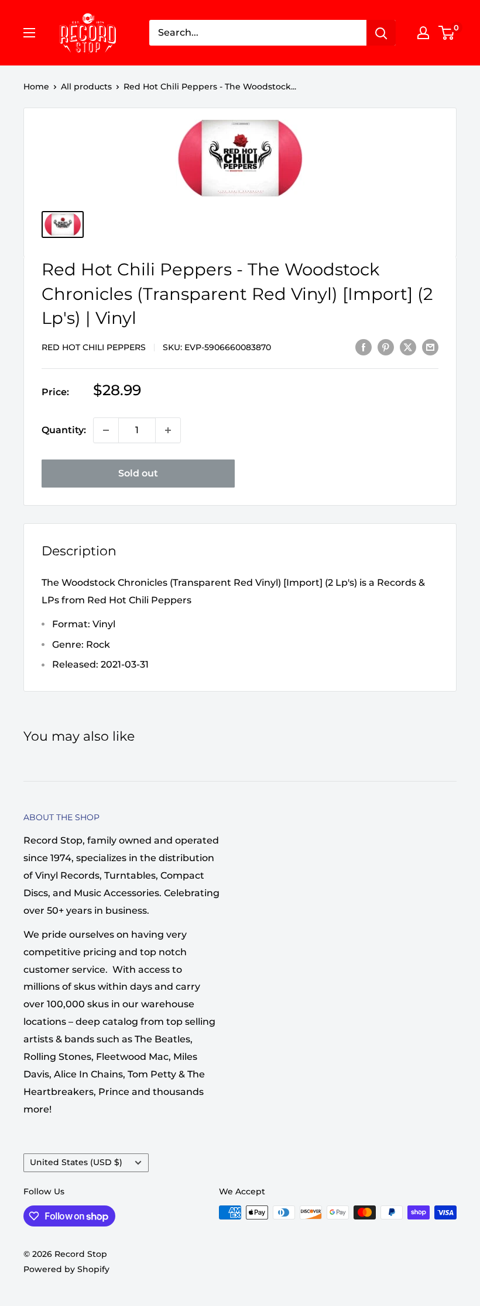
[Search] (381, 33)
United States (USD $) (76, 1162)
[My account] (423, 32)
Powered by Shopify (66, 1269)
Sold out (138, 473)
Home (36, 86)
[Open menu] (29, 32)
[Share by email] (430, 346)
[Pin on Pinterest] (386, 346)
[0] (447, 33)
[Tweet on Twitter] (408, 346)
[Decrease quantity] (106, 430)
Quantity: (64, 430)
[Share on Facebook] (363, 346)
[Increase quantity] (168, 430)
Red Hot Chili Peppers (94, 347)
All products (86, 86)
